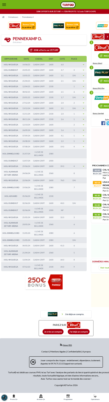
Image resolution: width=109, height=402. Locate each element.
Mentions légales (58, 351)
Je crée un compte (53, 331)
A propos (86, 351)
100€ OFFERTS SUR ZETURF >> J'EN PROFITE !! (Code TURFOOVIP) (66, 11)
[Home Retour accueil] (68, 5)
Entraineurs (13, 17)
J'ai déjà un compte (78, 331)
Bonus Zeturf (97, 63)
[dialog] (4, 398)
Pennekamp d (27, 17)
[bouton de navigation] (4, 4)
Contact (45, 351)
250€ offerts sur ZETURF (46, 50)
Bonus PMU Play (98, 88)
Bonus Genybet (98, 113)
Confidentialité (74, 351)
